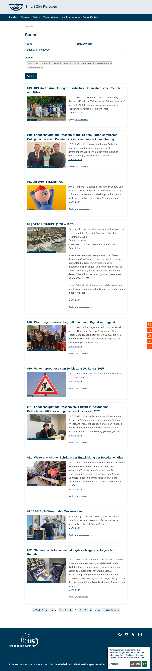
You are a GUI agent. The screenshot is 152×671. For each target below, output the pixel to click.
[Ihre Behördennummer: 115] (23, 640)
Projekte (13, 17)
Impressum (26, 664)
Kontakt (13, 664)
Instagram (140, 634)
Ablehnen (135, 664)
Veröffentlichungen (71, 17)
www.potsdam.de (81, 120)
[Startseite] (16, 7)
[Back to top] (149, 346)
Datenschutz (41, 664)
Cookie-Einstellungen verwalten (87, 664)
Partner (36, 17)
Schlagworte (84, 44)
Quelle (29, 57)
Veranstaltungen (51, 17)
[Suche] (149, 324)
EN (149, 329)
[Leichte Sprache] (149, 335)
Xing (133, 634)
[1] (87, 278)
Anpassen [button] (113, 664)
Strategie (25, 17)
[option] (32, 63)
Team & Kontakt (90, 17)
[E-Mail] (149, 341)
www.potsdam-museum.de (85, 209)
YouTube (126, 634)
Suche (28, 44)
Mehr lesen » (75, 112)
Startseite (29, 26)
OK (144, 664)
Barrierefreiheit (59, 664)
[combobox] (45, 67)
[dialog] (128, 658)
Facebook (120, 634)
